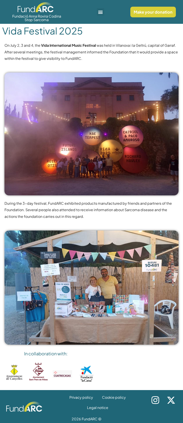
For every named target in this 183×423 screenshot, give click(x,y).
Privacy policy (81, 397)
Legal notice (97, 407)
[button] (100, 12)
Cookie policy (114, 397)
